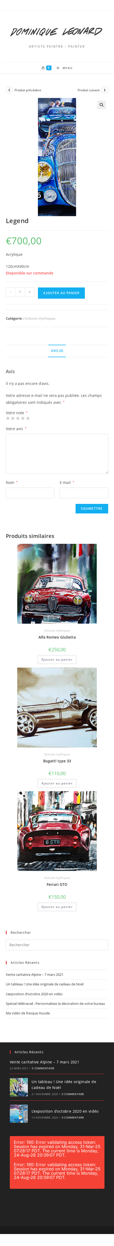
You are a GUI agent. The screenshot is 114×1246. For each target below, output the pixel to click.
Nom (12, 482)
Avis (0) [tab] (57, 350)
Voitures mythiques (39, 318)
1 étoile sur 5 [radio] (8, 418)
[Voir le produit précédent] (9, 90)
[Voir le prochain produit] (104, 90)
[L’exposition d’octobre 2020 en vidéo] (19, 1114)
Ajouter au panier (61, 293)
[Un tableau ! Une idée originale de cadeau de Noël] (19, 1087)
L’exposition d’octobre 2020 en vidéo (34, 994)
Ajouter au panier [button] (57, 659)
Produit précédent (28, 90)
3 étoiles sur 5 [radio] (18, 418)
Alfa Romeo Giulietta (57, 637)
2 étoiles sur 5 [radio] (13, 418)
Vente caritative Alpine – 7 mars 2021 (34, 974)
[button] (101, 105)
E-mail (67, 482)
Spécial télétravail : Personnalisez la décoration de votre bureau (55, 1003)
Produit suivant (89, 90)
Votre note (17, 413)
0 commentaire (43, 1068)
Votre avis (16, 428)
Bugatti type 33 (57, 760)
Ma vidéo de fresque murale (28, 1013)
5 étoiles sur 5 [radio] (28, 418)
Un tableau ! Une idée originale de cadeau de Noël (45, 984)
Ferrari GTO (57, 884)
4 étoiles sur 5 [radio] (23, 418)
